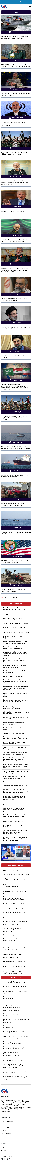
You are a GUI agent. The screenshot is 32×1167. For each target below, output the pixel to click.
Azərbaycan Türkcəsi (7, 2)
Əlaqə (3, 1147)
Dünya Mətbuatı (6, 1127)
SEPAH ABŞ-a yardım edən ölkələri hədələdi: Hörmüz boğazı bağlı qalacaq (16, 533)
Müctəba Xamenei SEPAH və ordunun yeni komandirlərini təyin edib (15, 328)
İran (2, 1139)
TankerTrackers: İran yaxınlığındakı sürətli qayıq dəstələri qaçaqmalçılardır (15, 37)
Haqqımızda (4, 1150)
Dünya (3, 1124)
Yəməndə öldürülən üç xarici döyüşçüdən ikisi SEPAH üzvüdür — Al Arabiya (15, 153)
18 (20, 598)
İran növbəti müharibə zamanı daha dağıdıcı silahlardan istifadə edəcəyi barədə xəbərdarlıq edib (15, 182)
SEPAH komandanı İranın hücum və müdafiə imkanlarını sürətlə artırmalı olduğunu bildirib (13, 123)
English (28, 2)
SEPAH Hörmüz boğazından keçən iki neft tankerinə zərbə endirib (15, 476)
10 (16, 598)
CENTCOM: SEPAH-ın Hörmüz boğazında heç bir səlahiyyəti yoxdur (15, 561)
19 (22, 598)
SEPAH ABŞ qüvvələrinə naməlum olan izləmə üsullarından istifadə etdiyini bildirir (15, 65)
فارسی (19, 2)
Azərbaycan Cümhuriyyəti (9, 1136)
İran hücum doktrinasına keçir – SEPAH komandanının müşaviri (14, 299)
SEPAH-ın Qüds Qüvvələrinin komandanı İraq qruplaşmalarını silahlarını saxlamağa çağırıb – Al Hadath (15, 270)
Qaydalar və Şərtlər (7, 1156)
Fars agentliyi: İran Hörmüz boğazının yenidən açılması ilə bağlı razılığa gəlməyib (15, 447)
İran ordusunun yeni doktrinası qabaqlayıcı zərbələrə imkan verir (15, 94)
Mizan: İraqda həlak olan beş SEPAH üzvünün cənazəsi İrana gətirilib (13, 504)
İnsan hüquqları (6, 1133)
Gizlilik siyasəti (5, 1153)
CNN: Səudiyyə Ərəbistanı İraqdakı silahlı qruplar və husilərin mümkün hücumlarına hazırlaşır (15, 418)
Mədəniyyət (4, 1130)
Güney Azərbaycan (7, 1121)
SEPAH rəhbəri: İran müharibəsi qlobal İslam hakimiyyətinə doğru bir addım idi (16, 240)
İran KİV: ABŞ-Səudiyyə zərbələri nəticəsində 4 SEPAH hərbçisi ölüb (16, 590)
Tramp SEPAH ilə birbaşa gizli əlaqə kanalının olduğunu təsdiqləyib (13, 212)
